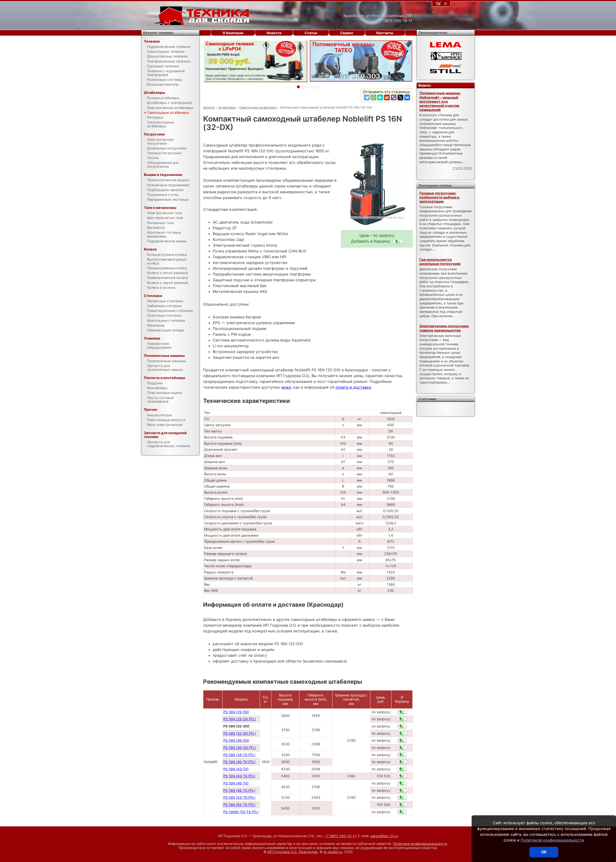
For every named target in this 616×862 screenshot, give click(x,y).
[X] (400, 97)
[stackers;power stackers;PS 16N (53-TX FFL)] (402, 797)
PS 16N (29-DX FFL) (239, 719)
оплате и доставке (353, 387)
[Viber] (394, 97)
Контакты (384, 33)
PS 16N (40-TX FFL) (239, 762)
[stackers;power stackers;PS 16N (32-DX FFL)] (402, 733)
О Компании (233, 33)
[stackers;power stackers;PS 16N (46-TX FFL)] (402, 790)
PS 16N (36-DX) (236, 740)
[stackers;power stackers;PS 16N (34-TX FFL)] (402, 754)
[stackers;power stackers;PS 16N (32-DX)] (398, 241)
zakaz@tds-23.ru (384, 836)
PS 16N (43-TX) (236, 769)
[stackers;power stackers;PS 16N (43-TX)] (402, 769)
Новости (274, 33)
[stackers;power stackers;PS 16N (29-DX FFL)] (402, 719)
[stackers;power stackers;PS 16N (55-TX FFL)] (402, 804)
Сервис (346, 33)
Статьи (311, 33)
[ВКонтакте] (407, 97)
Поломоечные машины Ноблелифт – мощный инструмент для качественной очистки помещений (439, 101)
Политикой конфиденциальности (552, 840)
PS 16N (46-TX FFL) (239, 790)
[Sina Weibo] (387, 97)
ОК (543, 852)
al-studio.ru (333, 852)
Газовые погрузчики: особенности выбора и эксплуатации (439, 197)
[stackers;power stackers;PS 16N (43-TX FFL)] (402, 776)
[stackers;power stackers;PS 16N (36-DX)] (402, 740)
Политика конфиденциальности (420, 844)
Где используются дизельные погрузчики (440, 261)
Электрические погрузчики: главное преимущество (444, 328)
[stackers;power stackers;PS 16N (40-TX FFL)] (402, 761)
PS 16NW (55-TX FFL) (241, 812)
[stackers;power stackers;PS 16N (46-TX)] (402, 783)
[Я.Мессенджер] (380, 97)
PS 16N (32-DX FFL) (239, 733)
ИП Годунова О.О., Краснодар (293, 852)
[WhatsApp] (373, 97)
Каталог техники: (158, 33)
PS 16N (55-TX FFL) (239, 805)
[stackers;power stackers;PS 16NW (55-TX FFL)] (402, 811)
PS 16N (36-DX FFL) (239, 748)
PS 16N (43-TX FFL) (239, 776)
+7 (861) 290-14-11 (340, 836)
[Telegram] (367, 97)
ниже (286, 387)
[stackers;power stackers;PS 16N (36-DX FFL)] (402, 747)
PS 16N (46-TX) (236, 783)
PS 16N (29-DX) (236, 712)
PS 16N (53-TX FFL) (239, 797)
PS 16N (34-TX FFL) (239, 755)
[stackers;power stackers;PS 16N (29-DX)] (402, 712)
